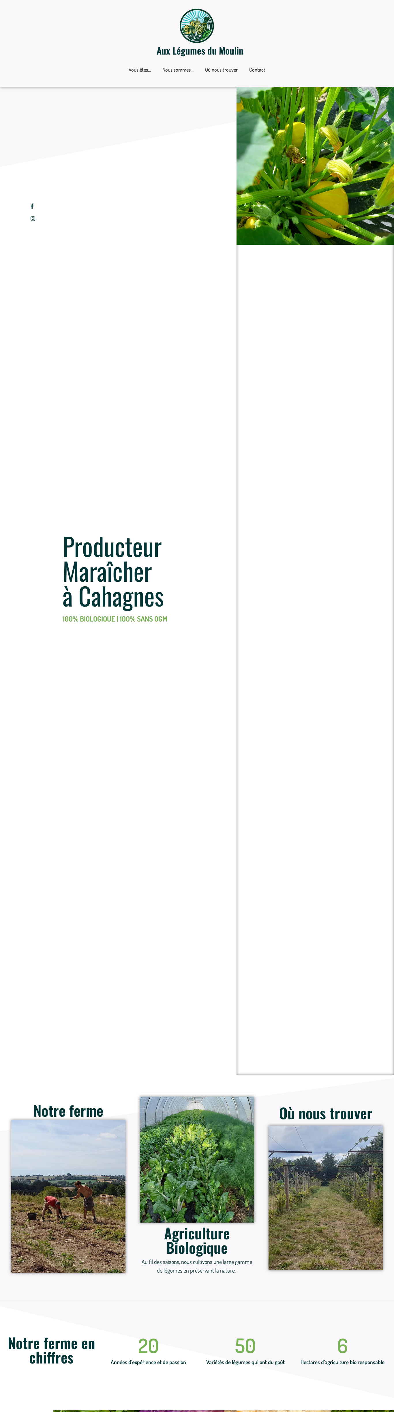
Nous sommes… (178, 69)
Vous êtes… (140, 69)
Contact (257, 69)
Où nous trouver (221, 69)
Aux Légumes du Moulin (200, 50)
